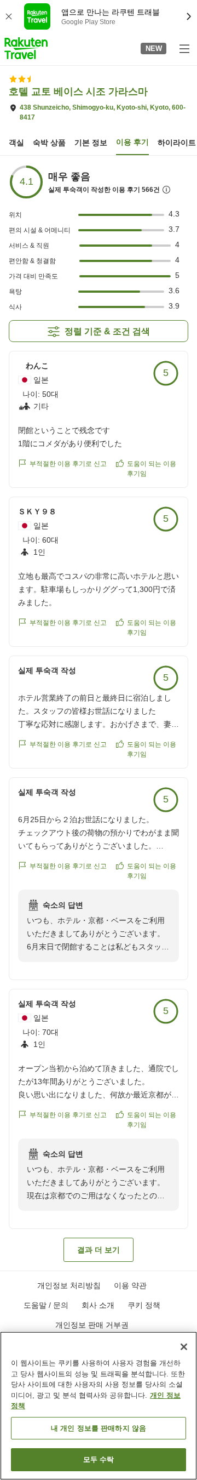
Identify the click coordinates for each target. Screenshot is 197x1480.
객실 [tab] (16, 142)
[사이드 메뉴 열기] (184, 48)
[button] (26, 48)
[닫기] (184, 1347)
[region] (98, 1405)
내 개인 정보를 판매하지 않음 (98, 1428)
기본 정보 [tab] (90, 142)
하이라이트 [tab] (177, 142)
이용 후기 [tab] (132, 142)
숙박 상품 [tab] (49, 142)
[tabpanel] (98, 713)
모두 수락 (98, 1459)
